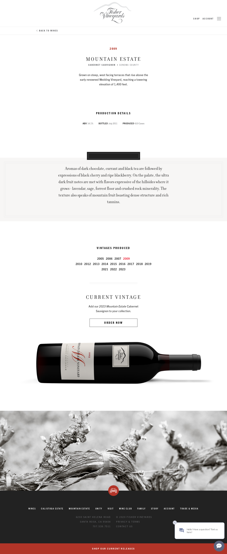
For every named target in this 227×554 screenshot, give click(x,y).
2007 (117, 258)
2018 (139, 264)
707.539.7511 (102, 526)
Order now (113, 322)
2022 (113, 269)
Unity (98, 508)
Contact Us (124, 526)
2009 (126, 258)
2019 (148, 264)
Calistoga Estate (52, 508)
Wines (32, 508)
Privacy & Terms (128, 521)
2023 (122, 269)
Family (141, 508)
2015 (113, 264)
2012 (87, 264)
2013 (96, 264)
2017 (130, 264)
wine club (125, 508)
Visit (111, 508)
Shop (196, 18)
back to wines (48, 30)
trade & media (189, 508)
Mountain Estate (79, 508)
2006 (109, 258)
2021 (105, 269)
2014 (105, 264)
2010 (79, 264)
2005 (100, 258)
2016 (122, 264)
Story (155, 508)
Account (208, 18)
